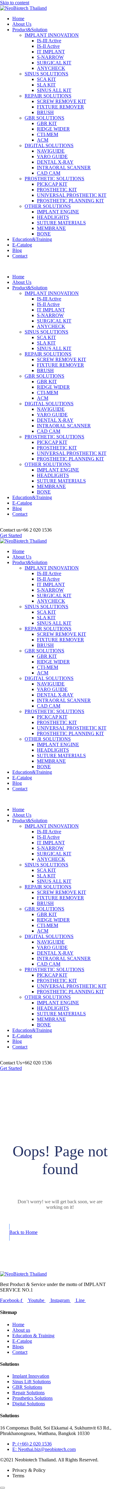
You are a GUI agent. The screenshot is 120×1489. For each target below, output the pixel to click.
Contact (19, 255)
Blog (17, 250)
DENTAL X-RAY (55, 162)
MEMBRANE (51, 228)
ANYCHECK (51, 68)
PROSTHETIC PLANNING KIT (70, 200)
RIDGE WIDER (53, 129)
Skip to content (14, 2)
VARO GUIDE (52, 156)
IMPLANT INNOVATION (52, 35)
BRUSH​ (45, 112)
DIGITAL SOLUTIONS (49, 145)
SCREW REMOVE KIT (61, 101)
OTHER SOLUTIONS (48, 206)
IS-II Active (48, 46)
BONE (44, 233)
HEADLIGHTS (53, 217)
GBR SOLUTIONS (44, 117)
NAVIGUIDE (51, 151)
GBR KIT (47, 123)
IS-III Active (49, 40)
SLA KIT (46, 84)
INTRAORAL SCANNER (64, 167)
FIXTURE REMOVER (60, 106)
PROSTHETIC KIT (57, 189)
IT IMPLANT (51, 51)
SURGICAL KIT (54, 62)
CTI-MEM (47, 134)
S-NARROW (50, 57)
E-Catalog (22, 244)
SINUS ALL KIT (54, 90)
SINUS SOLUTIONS (46, 73)
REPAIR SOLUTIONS (48, 95)
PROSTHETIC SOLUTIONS (54, 178)
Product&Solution (29, 29)
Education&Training (32, 239)
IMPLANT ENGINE (58, 211)
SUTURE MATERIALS (61, 222)
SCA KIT (46, 79)
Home (18, 18)
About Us (21, 24)
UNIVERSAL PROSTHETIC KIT (71, 195)
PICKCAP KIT (52, 184)
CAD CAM (48, 173)
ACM (42, 140)
